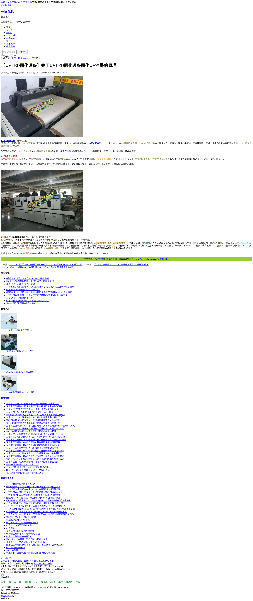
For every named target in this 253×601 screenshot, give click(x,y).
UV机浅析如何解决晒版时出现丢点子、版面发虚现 (30, 281)
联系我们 (10, 46)
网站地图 (49, 561)
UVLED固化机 (30, 267)
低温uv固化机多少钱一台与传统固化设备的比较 (28, 467)
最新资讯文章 (7, 478)
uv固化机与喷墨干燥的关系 (19, 525)
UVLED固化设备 (45, 267)
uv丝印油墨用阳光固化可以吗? (20, 484)
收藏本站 (5, 2)
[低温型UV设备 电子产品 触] (9, 328)
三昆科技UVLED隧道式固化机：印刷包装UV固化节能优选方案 (35, 437)
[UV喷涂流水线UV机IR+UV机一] (9, 349)
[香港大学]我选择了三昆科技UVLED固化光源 (27, 278)
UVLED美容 (12, 550)
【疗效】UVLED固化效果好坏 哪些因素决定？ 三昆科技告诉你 (35, 506)
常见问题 (23, 2)
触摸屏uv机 (11, 38)
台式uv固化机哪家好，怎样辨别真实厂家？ (26, 473)
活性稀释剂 (68, 267)
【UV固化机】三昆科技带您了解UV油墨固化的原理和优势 (33, 489)
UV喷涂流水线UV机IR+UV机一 (21, 351)
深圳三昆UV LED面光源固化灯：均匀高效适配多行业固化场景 (35, 459)
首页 (8, 27)
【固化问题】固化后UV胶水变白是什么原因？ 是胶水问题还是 (35, 503)
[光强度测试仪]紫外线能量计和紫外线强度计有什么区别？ (33, 487)
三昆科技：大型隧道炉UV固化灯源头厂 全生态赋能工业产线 (34, 434)
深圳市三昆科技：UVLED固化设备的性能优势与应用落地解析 (35, 451)
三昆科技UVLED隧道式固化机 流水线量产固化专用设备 (32, 409)
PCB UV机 (11, 35)
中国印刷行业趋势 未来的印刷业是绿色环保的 (27, 301)
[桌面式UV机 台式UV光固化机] (9, 370)
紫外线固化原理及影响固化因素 (21, 303)
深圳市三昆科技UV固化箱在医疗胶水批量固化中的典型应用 (34, 406)
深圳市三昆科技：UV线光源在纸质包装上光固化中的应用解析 (35, 456)
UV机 (9, 33)
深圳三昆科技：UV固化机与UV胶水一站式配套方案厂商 (32, 403)
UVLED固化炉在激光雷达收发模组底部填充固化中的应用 (33, 420)
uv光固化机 (11, 528)
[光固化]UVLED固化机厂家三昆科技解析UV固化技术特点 (33, 498)
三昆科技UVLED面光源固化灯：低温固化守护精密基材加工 (34, 453)
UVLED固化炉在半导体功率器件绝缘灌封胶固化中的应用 (33, 423)
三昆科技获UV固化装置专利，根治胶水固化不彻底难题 (32, 462)
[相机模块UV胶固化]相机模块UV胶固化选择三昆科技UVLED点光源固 (39, 292)
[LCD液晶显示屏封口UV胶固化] (9, 390)
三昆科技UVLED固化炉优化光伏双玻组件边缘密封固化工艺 (34, 417)
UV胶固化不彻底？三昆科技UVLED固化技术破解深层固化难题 (35, 415)
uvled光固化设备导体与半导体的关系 (23, 534)
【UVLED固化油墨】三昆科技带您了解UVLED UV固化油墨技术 (36, 295)
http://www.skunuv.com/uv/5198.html (152, 259)
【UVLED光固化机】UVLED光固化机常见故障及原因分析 (121, 264)
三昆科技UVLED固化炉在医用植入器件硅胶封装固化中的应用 (35, 428)
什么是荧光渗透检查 (15, 547)
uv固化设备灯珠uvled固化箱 (19, 536)
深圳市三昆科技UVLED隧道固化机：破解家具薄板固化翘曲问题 (36, 439)
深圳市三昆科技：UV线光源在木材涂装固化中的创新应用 (33, 442)
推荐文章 (5, 398)
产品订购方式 (7, 596)
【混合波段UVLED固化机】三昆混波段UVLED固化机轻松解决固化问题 (40, 514)
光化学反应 (58, 267)
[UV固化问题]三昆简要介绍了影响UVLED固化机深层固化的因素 (36, 511)
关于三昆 (5, 561)
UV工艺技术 (34, 58)
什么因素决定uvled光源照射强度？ (22, 523)
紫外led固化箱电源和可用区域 (20, 531)
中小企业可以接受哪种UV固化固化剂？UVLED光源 (30, 553)
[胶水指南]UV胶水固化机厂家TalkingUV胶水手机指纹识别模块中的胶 (38, 500)
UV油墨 (100, 259)
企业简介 (10, 30)
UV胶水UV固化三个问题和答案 (21, 517)
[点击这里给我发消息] (2, 587)
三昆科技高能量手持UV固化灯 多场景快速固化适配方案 (32, 448)
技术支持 (10, 44)
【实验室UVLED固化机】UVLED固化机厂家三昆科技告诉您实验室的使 (40, 287)
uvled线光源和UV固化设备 (18, 520)
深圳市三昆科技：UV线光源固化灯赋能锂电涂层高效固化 (33, 445)
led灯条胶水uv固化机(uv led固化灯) (22, 464)
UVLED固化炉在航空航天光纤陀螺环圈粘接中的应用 (31, 431)
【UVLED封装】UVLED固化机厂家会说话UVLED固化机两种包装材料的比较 (45, 264)
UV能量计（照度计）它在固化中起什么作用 (26, 539)
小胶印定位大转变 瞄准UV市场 (20, 284)
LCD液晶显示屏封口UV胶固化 (20, 392)
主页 (14, 58)
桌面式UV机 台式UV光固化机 (20, 372)
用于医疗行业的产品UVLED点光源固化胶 (25, 542)
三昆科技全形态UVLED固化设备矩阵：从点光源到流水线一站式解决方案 (40, 426)
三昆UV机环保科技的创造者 (19, 298)
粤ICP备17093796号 (43, 563)
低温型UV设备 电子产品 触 (19, 330)
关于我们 (14, 2)
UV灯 (9, 41)
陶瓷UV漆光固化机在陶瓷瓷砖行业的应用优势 (28, 470)
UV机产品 (14, 561)
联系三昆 (32, 2)
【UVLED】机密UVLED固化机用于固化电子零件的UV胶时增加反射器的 (40, 509)
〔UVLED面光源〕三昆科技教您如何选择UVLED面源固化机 (34, 492)
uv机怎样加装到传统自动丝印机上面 (23, 289)
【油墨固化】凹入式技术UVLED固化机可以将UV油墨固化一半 (35, 495)
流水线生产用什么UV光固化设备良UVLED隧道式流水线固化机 (35, 545)
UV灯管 (32, 561)
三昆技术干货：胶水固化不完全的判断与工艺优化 (29, 412)
